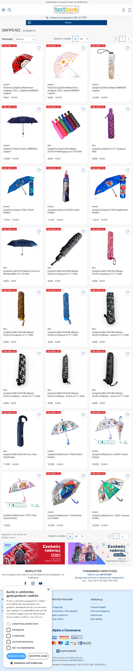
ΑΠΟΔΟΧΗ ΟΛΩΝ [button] (16, 656)
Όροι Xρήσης (96, 619)
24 (75, 39)
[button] (39, 47)
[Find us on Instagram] (33, 583)
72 (87, 39)
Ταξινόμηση (7, 39)
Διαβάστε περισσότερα (31, 617)
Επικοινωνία (96, 615)
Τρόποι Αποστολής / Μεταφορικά (61, 611)
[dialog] (27, 627)
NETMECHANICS (77, 660)
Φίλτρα (68, 22)
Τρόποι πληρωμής (54, 607)
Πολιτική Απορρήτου (100, 611)
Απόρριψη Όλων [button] (38, 656)
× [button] (48, 589)
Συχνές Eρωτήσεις (55, 619)
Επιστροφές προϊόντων (57, 615)
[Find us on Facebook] (25, 583)
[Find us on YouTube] (40, 583)
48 (81, 39)
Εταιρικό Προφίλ (98, 607)
